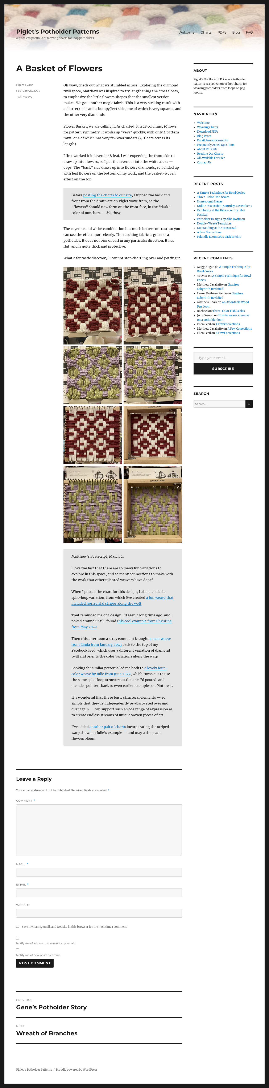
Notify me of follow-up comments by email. (45, 943)
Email (22, 884)
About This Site (207, 149)
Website (23, 905)
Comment (25, 800)
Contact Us (204, 162)
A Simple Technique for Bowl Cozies (221, 192)
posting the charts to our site (107, 195)
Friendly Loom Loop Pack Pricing (219, 237)
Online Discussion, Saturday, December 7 (224, 206)
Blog (236, 32)
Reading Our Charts (210, 153)
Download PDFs (207, 131)
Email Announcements (212, 140)
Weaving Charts (207, 127)
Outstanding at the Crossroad (216, 228)
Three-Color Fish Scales (213, 197)
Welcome (186, 32)
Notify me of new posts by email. (38, 955)
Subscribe (223, 369)
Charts (206, 32)
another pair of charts (108, 727)
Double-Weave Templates (214, 223)
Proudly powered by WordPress (77, 1069)
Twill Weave (24, 96)
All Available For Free (211, 158)
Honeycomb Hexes (210, 201)
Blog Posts (204, 136)
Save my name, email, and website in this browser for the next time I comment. (74, 927)
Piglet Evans (24, 84)
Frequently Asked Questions (216, 145)
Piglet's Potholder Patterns (57, 31)
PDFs (222, 32)
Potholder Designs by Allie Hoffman (221, 219)
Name (22, 864)
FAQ (249, 32)
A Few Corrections (209, 232)
